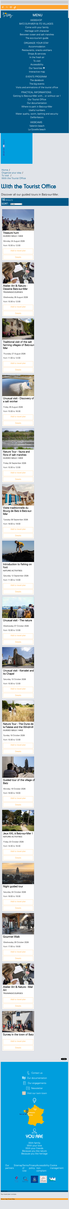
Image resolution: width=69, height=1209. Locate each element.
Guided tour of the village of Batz (19, 782)
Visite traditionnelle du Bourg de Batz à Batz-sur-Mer (17, 511)
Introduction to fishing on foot (17, 566)
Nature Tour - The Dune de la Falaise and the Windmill (18, 725)
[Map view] (66, 201)
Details (18, 257)
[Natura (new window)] (52, 1179)
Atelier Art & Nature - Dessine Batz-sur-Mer (15, 287)
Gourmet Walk (11, 937)
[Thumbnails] (61, 201)
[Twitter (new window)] (7, 7)
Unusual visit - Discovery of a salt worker (18, 400)
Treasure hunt (11, 233)
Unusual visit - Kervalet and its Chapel (18, 672)
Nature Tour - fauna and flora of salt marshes (16, 453)
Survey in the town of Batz (18, 1034)
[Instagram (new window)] (11, 7)
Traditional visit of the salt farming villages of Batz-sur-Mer (18, 345)
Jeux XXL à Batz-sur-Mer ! (18, 833)
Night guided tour (13, 886)
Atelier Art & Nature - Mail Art (18, 988)
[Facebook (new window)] (3, 7)
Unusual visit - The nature (17, 620)
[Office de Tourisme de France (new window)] (16, 1179)
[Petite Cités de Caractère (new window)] (43, 1179)
